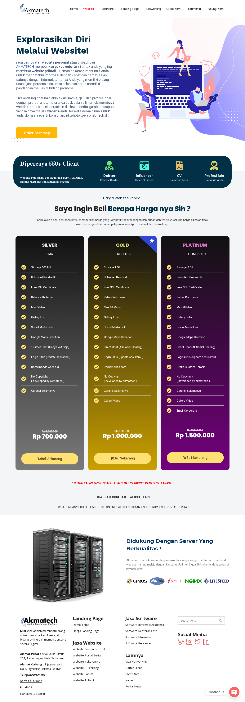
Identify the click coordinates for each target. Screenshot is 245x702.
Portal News (133, 686)
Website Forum (83, 674)
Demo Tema (81, 625)
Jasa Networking (136, 661)
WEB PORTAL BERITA (173, 507)
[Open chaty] (234, 692)
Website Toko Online (86, 661)
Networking (153, 9)
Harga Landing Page (86, 631)
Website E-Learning (86, 668)
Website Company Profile (89, 649)
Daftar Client (133, 668)
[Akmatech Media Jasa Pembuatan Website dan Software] (34, 8)
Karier (129, 680)
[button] (95, 8)
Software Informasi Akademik (144, 625)
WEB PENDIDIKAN (129, 507)
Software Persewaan (139, 643)
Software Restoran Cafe (141, 631)
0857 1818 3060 (31, 681)
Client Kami (173, 9)
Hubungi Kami (215, 9)
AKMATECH (25, 67)
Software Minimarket (139, 637)
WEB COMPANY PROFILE (73, 507)
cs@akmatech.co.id (32, 693)
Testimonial (193, 9)
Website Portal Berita (87, 655)
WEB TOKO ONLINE (103, 507)
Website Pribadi (83, 680)
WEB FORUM (150, 507)
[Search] (220, 620)
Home (74, 9)
